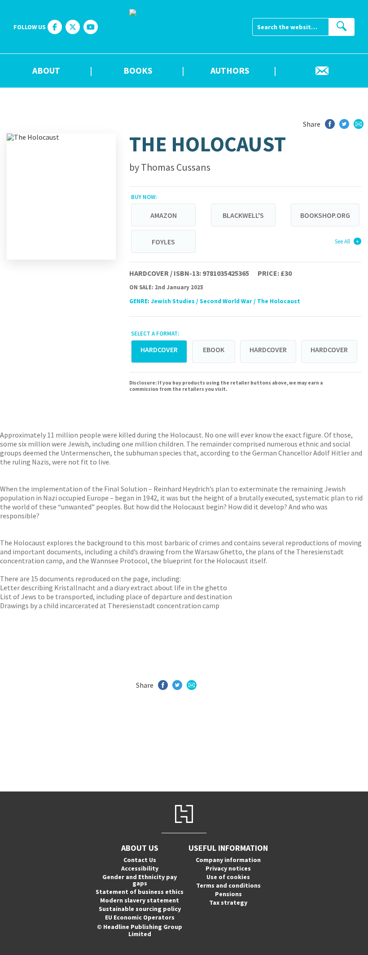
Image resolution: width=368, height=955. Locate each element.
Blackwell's (243, 215)
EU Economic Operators (140, 917)
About (46, 70)
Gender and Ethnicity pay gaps (139, 880)
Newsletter (322, 70)
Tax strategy (228, 902)
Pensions (228, 894)
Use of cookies (228, 877)
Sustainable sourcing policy (140, 909)
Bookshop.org (325, 215)
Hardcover (268, 349)
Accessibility (139, 868)
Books (138, 70)
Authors (230, 70)
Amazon (163, 215)
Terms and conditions (228, 885)
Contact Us (139, 860)
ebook (213, 349)
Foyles (163, 241)
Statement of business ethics (140, 892)
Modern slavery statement (139, 900)
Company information (228, 860)
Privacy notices (228, 868)
